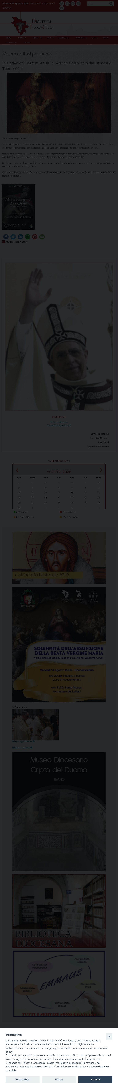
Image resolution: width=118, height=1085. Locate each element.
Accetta (95, 1079)
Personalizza (23, 1079)
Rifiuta (59, 1079)
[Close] (109, 1036)
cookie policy (101, 1066)
